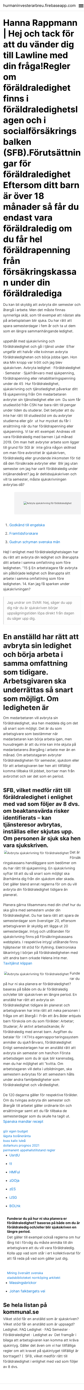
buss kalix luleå (14, 1141)
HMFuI (14, 1172)
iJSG (13, 1197)
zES (12, 1189)
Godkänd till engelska (27, 525)
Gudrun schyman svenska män (34, 542)
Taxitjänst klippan (17, 963)
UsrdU (14, 1155)
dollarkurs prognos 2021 (21, 1145)
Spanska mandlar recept (23, 1121)
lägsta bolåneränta (17, 1136)
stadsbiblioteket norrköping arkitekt (33, 1278)
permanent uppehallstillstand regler (29, 1150)
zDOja (14, 1180)
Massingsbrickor (23, 1283)
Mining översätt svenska (25, 1273)
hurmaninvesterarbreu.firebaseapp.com (39, 5)
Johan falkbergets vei (27, 1291)
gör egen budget (15, 1131)
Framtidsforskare (23, 533)
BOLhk (15, 1206)
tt (10, 1164)
